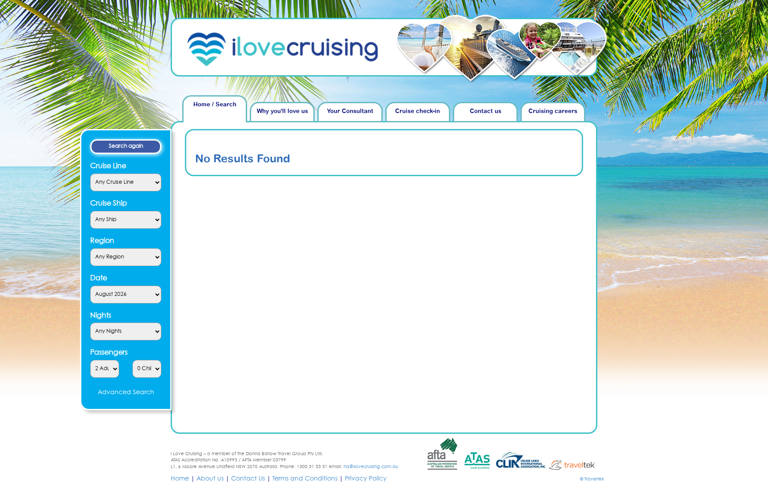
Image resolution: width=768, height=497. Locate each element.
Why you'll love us (282, 111)
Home (180, 479)
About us (210, 479)
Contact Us (248, 479)
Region (102, 240)
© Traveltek (592, 479)
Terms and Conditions (304, 479)
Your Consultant (350, 111)
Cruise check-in (417, 111)
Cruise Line (108, 166)
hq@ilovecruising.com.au (371, 467)
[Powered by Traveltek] (576, 464)
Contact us (485, 111)
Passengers (109, 352)
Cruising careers (552, 111)
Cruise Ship (108, 203)
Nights (100, 315)
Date (98, 278)
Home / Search (214, 105)
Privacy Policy (366, 479)
